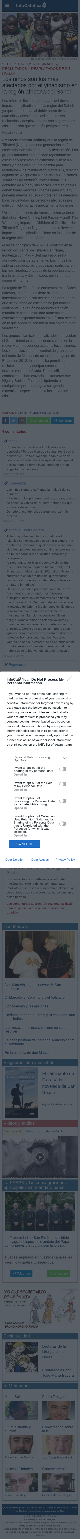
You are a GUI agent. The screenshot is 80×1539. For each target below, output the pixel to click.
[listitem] (40, 759)
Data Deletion (14, 859)
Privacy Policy (65, 859)
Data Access (40, 859)
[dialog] (40, 769)
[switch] (62, 769)
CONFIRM (24, 844)
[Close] (71, 680)
